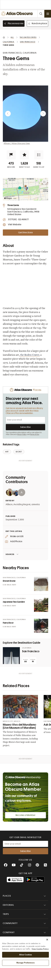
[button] (11, 154)
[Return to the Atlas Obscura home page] (17, 14)
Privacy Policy (22, 434)
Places (7, 896)
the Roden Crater (29, 355)
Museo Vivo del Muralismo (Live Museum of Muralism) (19, 726)
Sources (10, 554)
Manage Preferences (25, 963)
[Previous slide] (8, 113)
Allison (9, 504)
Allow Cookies (25, 955)
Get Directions (25, 232)
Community (10, 923)
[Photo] (41, 584)
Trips (6, 914)
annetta (35, 504)
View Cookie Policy (40, 949)
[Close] (47, 940)
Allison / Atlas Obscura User (17, 143)
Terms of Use (34, 434)
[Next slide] (43, 113)
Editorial (8, 905)
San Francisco (30, 651)
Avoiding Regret (21, 504)
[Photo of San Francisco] (11, 655)
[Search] (40, 14)
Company (9, 932)
